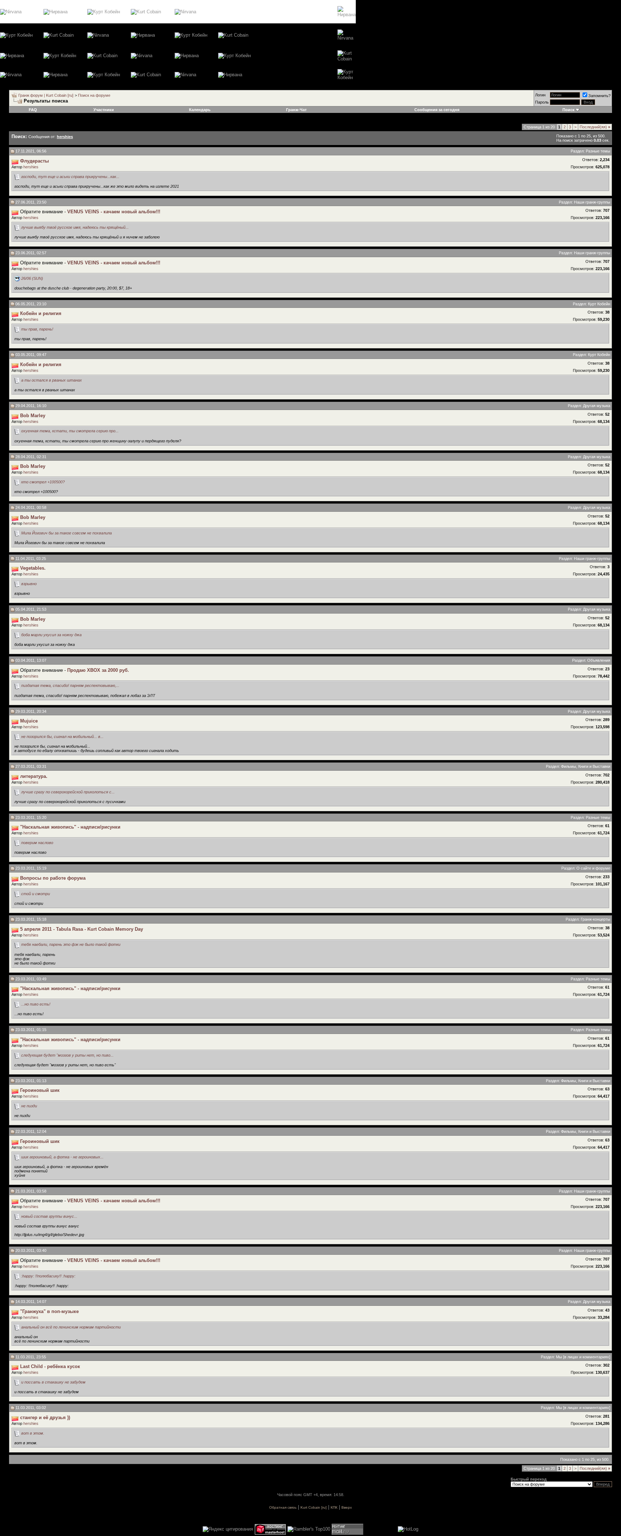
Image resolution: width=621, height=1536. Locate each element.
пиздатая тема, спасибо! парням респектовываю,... (70, 685)
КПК (334, 1507)
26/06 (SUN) (32, 278)
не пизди (29, 1106)
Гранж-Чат (296, 110)
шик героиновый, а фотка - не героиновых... (62, 1157)
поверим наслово (37, 842)
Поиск (568, 110)
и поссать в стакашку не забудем (53, 1382)
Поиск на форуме (94, 95)
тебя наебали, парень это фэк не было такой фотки (70, 944)
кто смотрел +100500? (43, 482)
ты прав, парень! (37, 329)
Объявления (598, 660)
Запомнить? (599, 96)
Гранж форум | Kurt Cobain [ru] (45, 95)
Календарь (200, 110)
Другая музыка (596, 406)
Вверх (346, 1507)
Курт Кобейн (599, 304)
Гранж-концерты (595, 919)
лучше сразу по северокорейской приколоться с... (68, 792)
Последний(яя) (595, 127)
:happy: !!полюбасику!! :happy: (48, 1276)
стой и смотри (35, 894)
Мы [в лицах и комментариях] (583, 1357)
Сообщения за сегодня (436, 110)
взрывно (29, 584)
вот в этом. (32, 1433)
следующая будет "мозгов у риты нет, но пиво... (67, 1055)
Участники (103, 110)
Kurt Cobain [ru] (313, 1507)
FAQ (33, 110)
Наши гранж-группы (592, 202)
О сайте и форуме (593, 868)
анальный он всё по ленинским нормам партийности (71, 1327)
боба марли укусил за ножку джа (51, 635)
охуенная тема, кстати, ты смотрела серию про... (70, 431)
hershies (30, 167)
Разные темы (598, 151)
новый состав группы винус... (49, 1216)
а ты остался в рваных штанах (51, 380)
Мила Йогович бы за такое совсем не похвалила (66, 533)
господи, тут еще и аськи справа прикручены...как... (70, 176)
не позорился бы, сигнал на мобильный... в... (62, 736)
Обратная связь (282, 1507)
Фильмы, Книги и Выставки (585, 766)
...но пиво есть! (35, 1004)
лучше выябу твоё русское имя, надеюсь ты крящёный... (75, 227)
